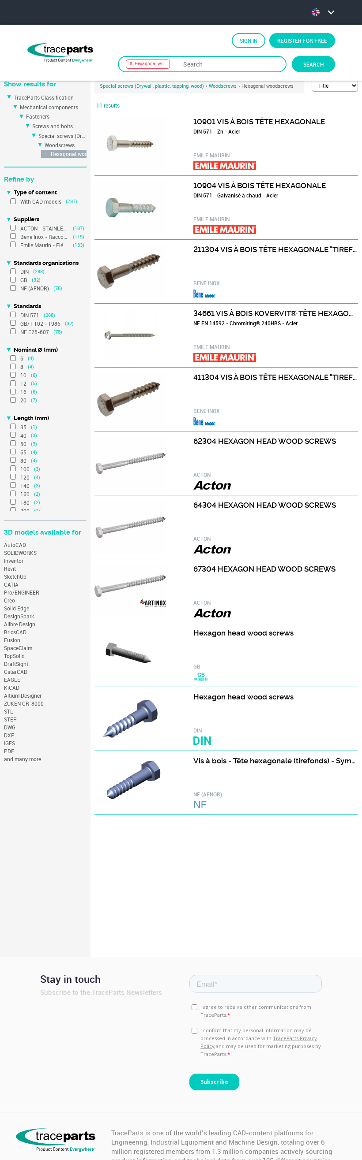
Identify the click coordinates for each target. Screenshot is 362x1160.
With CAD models (40, 201)
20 (23, 400)
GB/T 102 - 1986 (40, 323)
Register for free (302, 40)
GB (23, 279)
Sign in (248, 40)
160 (25, 494)
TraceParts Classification (44, 97)
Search (313, 64)
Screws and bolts (52, 126)
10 (23, 375)
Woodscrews (60, 145)
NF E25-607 (34, 331)
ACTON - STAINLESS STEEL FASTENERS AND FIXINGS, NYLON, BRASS (44, 228)
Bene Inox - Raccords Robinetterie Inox (44, 236)
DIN (24, 271)
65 (23, 452)
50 (23, 443)
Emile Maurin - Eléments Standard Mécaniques (44, 245)
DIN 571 (29, 315)
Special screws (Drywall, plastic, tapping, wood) (62, 135)
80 (23, 460)
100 (25, 468)
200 (25, 510)
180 (25, 502)
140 (25, 485)
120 (25, 477)
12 (23, 383)
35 (23, 427)
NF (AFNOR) (34, 288)
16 (23, 391)
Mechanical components (49, 107)
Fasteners (37, 116)
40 (23, 435)
